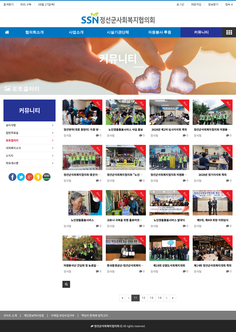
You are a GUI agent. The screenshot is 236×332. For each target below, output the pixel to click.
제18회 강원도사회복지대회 (169, 265)
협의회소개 (34, 32)
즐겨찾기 (8, 4)
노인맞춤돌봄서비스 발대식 (169, 220)
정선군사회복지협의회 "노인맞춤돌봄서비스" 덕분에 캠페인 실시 (126, 174)
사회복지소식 (13, 148)
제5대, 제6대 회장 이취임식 (212, 220)
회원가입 (196, 4)
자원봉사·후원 (159, 32)
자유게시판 (12, 163)
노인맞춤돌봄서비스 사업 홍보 (126, 129)
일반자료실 (12, 133)
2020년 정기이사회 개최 (212, 174)
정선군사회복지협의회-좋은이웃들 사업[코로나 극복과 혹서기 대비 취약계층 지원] (82, 174)
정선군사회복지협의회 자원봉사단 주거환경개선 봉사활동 (212, 129)
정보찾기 (213, 4)
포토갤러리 (25, 88)
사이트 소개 (10, 315)
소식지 (9, 155)
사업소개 (76, 32)
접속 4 (229, 4)
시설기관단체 (118, 32)
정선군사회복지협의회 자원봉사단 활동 (169, 174)
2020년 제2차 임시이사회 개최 (169, 129)
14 (159, 298)
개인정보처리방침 (34, 315)
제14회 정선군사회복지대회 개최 (212, 265)
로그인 (180, 4)
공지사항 (11, 125)
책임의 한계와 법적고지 (94, 315)
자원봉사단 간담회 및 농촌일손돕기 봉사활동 (82, 265)
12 (143, 298)
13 (151, 298)
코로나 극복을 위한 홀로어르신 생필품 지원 (126, 220)
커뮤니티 (201, 32)
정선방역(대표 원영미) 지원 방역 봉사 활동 (82, 129)
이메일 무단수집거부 (62, 315)
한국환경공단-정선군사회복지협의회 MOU (126, 265)
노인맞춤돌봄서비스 (82, 220)
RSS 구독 (26, 4)
